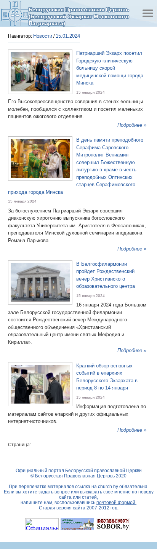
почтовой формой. (116, 502)
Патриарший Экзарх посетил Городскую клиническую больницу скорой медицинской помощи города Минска (109, 68)
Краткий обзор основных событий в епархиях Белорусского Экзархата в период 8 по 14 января (107, 377)
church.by (108, 486)
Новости (42, 36)
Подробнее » (131, 125)
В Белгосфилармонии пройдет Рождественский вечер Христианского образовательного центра (105, 275)
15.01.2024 (68, 36)
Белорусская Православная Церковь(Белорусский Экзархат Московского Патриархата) (79, 16)
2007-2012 (98, 508)
